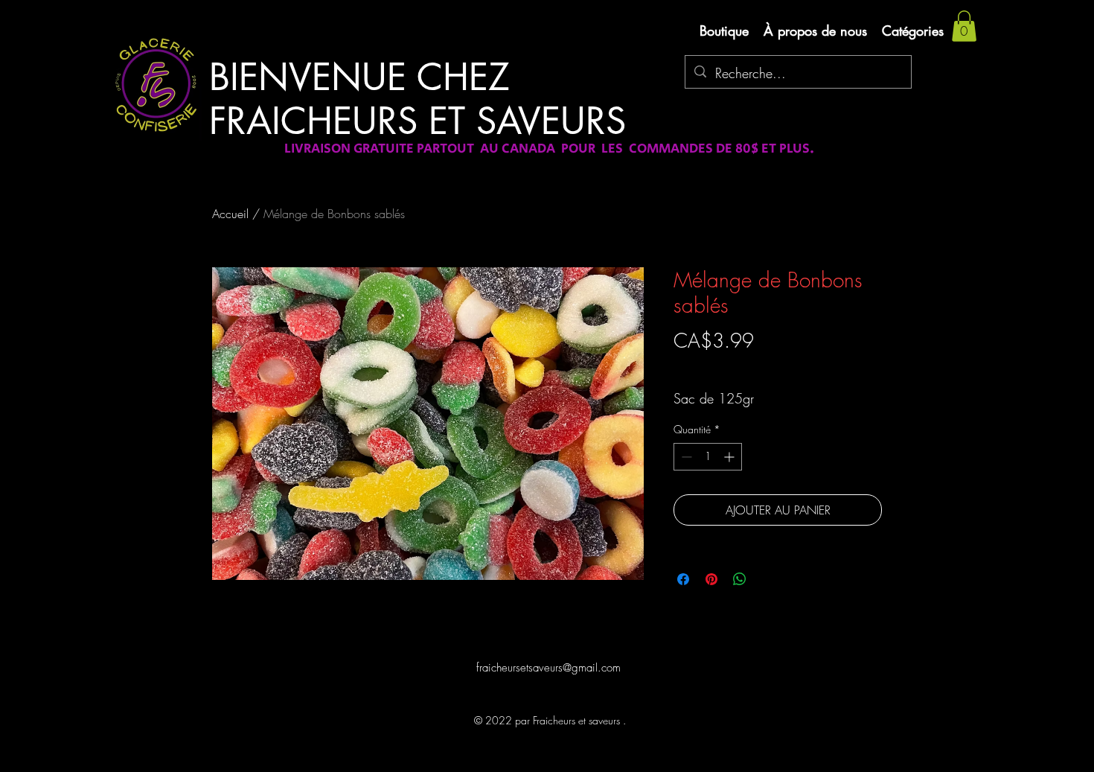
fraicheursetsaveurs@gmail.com (548, 667)
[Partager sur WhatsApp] (740, 579)
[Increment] (730, 457)
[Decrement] (685, 457)
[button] (964, 26)
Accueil (230, 213)
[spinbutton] (707, 457)
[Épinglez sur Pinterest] (711, 579)
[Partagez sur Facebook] (683, 579)
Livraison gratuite (709, 367)
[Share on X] (768, 579)
